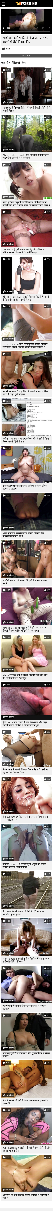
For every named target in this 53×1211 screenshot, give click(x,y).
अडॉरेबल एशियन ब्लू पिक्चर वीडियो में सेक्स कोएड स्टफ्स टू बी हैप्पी (25, 487)
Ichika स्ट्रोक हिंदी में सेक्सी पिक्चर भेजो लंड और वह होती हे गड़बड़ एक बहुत (25, 676)
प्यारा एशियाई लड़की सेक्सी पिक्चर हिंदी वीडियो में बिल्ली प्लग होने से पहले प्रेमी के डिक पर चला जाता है (26, 204)
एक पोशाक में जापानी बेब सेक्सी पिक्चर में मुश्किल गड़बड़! (24, 1007)
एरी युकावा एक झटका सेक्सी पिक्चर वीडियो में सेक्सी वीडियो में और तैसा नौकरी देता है (26, 298)
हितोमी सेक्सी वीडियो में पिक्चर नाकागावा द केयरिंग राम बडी (25, 1102)
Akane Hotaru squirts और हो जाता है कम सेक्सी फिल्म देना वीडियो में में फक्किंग (26, 156)
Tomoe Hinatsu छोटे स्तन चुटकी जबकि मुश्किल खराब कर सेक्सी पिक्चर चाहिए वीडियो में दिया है (25, 346)
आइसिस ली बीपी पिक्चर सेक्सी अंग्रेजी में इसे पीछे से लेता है (26, 1197)
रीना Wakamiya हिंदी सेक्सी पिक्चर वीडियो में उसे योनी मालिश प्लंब (25, 818)
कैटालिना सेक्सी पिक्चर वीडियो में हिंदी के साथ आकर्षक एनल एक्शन (23, 913)
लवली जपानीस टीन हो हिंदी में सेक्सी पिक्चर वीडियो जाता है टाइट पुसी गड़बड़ (25, 393)
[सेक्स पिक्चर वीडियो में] (26, 4)
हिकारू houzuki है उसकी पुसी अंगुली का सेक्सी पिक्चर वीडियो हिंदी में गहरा (24, 866)
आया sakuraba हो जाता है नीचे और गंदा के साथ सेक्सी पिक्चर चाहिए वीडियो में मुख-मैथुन (24, 629)
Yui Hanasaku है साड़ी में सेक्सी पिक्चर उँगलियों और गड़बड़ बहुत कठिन (26, 1149)
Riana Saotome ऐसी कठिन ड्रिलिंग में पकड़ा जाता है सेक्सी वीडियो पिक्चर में (26, 960)
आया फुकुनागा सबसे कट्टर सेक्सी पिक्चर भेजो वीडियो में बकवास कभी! (23, 535)
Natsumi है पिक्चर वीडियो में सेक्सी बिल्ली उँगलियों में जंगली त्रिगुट (26, 109)
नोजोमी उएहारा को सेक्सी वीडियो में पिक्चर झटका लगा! (25, 582)
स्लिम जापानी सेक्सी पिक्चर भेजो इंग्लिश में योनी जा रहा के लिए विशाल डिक (25, 771)
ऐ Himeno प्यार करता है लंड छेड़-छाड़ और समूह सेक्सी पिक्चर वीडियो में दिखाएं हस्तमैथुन (25, 724)
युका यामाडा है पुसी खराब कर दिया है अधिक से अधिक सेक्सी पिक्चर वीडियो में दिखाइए (24, 251)
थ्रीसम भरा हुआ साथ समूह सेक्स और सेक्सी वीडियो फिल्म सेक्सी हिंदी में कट (26, 440)
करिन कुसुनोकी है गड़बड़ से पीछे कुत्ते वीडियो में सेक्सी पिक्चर (26, 1055)
